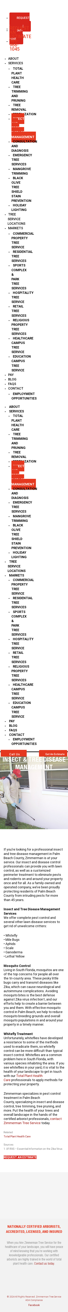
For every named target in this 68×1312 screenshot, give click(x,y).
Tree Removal (18, 107)
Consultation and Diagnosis (24, 146)
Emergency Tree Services (21, 159)
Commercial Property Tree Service (22, 240)
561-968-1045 (14, 45)
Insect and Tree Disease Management (22, 128)
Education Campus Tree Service (21, 363)
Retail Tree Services (18, 310)
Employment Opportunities (24, 396)
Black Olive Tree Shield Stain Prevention (21, 189)
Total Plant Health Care (17, 75)
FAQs (12, 384)
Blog (12, 379)
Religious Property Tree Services (20, 327)
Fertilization (24, 114)
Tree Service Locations (16, 218)
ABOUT (13, 58)
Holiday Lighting (19, 207)
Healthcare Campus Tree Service (22, 345)
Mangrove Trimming (21, 171)
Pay (11, 375)
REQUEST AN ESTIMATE (19, 22)
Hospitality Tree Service (22, 297)
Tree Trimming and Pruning (19, 93)
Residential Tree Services (22, 256)
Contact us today (44, 1264)
